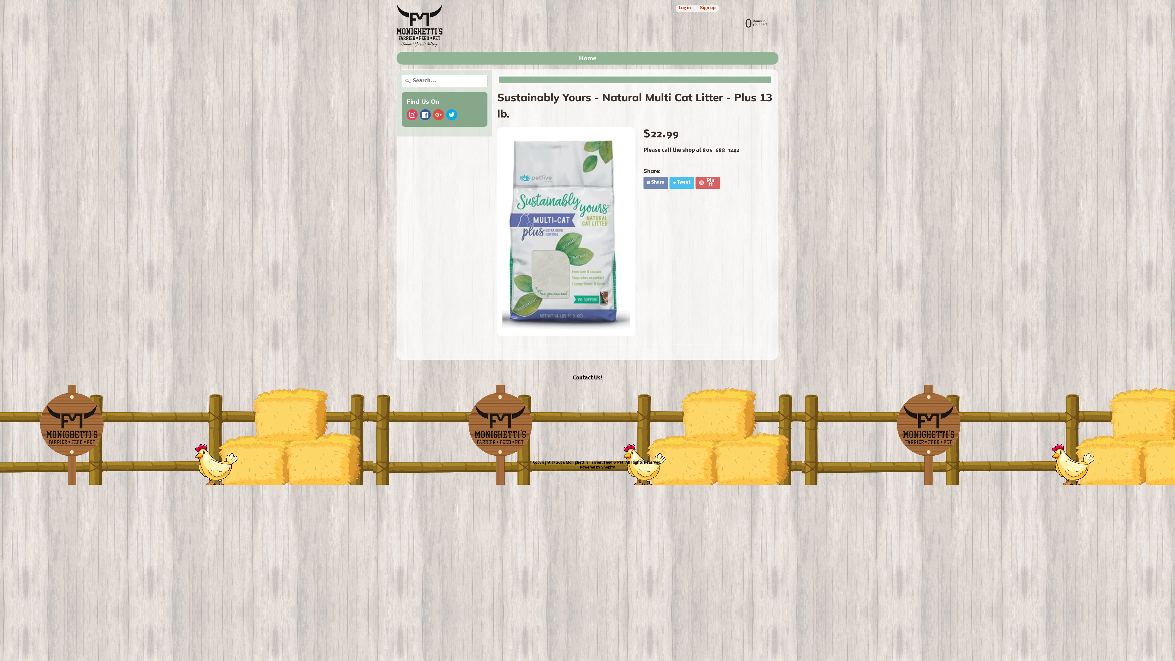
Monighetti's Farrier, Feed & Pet (594, 463)
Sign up (708, 8)
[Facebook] (425, 114)
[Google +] (438, 114)
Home (587, 58)
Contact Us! (587, 378)
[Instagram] (412, 114)
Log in (685, 8)
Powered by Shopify (597, 467)
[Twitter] (451, 114)
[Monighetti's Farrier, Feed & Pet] (419, 26)
